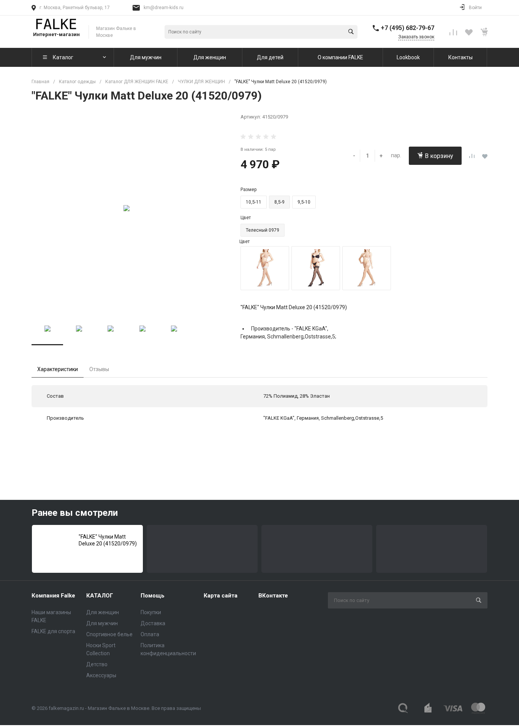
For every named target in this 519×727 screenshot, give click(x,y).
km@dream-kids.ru (164, 7)
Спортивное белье (109, 634)
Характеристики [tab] (57, 369)
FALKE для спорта (53, 631)
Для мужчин (102, 623)
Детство (97, 664)
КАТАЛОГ (99, 595)
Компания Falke (53, 595)
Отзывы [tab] (99, 369)
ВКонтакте (273, 595)
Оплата (150, 634)
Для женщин (102, 612)
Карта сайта (220, 595)
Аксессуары (101, 675)
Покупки (151, 612)
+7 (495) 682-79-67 (407, 28)
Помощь (153, 595)
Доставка (153, 623)
